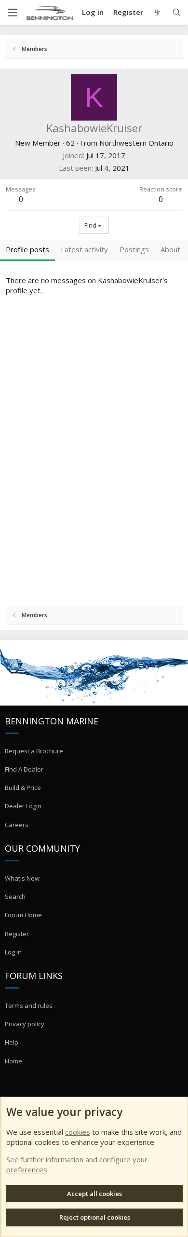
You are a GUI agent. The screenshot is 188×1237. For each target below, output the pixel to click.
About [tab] (170, 249)
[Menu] (12, 12)
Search (15, 896)
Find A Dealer (24, 769)
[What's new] (157, 12)
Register (17, 933)
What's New (22, 878)
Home (13, 1061)
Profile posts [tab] (27, 249)
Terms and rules (29, 1005)
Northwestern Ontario (136, 143)
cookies (77, 1132)
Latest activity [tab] (84, 249)
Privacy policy (24, 1024)
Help (11, 1042)
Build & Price (23, 787)
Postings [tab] (134, 249)
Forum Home (23, 915)
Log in (13, 952)
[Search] (176, 12)
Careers (16, 824)
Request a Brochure (34, 751)
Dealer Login (23, 806)
